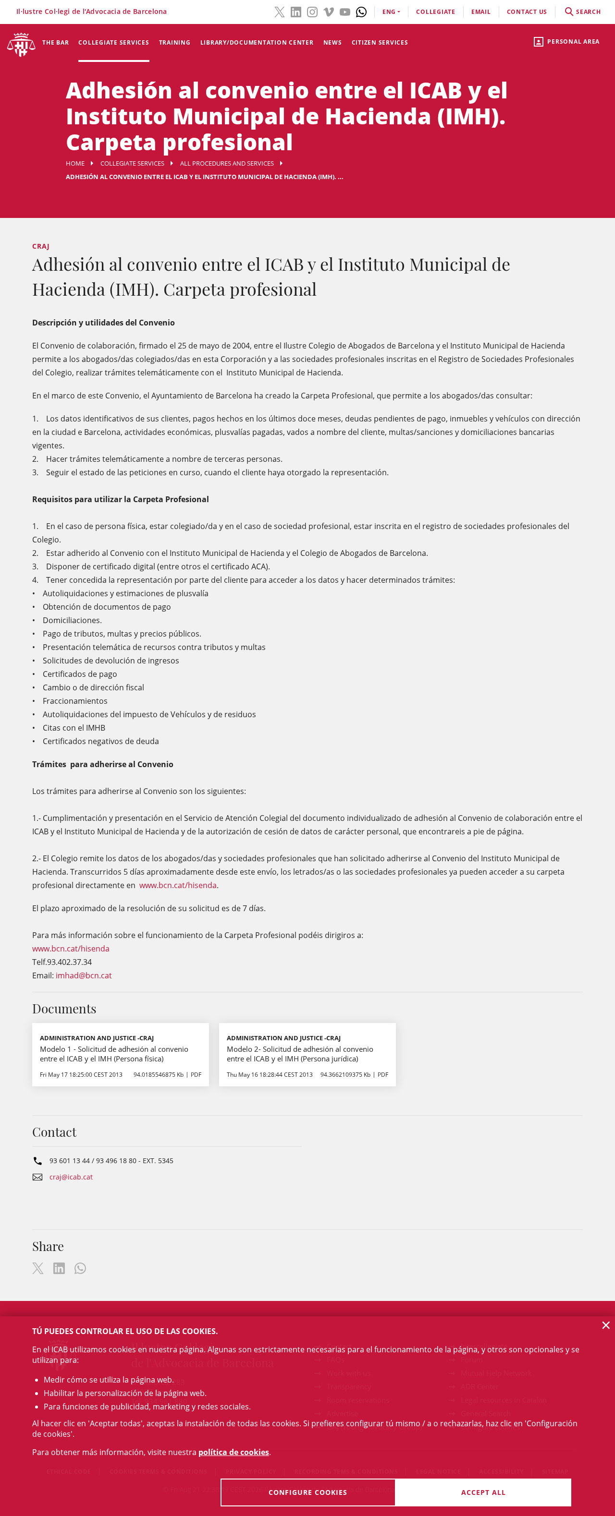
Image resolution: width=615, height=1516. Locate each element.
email (481, 12)
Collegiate (435, 12)
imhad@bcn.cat (84, 975)
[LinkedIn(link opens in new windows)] (296, 11)
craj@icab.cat (71, 1176)
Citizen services (380, 42)
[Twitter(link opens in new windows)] (279, 11)
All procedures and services (227, 163)
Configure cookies (308, 1492)
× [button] (606, 1325)
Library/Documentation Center (257, 42)
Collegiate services (113, 42)
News (332, 42)
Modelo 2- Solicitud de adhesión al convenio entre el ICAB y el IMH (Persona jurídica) (300, 1053)
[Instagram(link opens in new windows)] (312, 11)
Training (175, 42)
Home (75, 163)
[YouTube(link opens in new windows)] (345, 11)
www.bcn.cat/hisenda (178, 885)
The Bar (55, 42)
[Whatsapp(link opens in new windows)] (361, 11)
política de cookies (233, 1452)
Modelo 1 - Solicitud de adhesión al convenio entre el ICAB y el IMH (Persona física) (114, 1053)
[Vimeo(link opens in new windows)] (328, 11)
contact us (527, 12)
